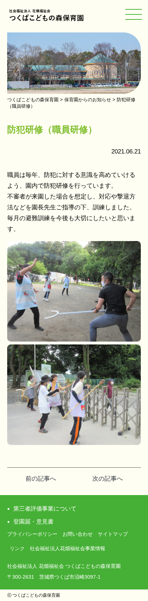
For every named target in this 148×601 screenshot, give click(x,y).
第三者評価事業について (45, 509)
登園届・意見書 (33, 521)
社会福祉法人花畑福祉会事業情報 (67, 548)
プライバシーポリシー (32, 534)
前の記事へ (41, 478)
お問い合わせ (78, 534)
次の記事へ (107, 478)
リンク (17, 548)
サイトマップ (113, 534)
